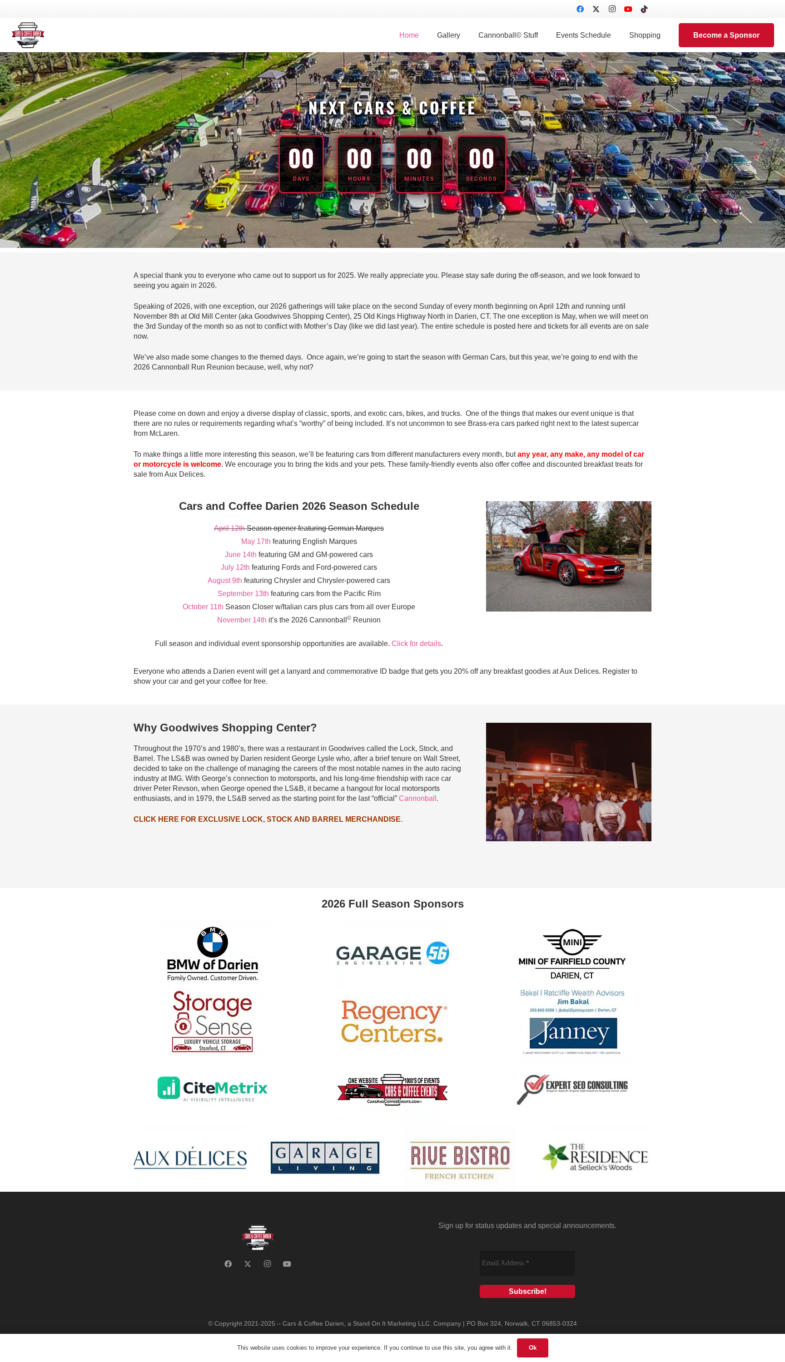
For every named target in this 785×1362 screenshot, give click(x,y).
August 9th (225, 580)
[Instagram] (612, 9)
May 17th (256, 541)
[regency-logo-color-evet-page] (392, 1022)
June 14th (241, 554)
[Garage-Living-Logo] (325, 1158)
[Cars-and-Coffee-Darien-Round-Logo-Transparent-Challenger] (28, 35)
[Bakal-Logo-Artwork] (572, 1022)
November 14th (242, 620)
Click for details (416, 643)
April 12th (229, 528)
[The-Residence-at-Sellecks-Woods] (594, 1158)
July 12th (235, 567)
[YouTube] (628, 9)
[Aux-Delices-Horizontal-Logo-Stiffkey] (190, 1158)
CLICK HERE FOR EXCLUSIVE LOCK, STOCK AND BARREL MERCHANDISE (267, 819)
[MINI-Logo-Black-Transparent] (572, 954)
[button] (464, 35)
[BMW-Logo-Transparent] (213, 954)
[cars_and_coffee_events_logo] (392, 1090)
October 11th (203, 607)
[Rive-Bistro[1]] (460, 1158)
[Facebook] (580, 9)
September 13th (243, 593)
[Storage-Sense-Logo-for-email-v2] (213, 1022)
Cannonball (418, 798)
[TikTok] (644, 9)
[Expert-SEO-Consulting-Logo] (572, 1090)
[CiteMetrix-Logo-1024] (213, 1090)
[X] (596, 9)
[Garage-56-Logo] (392, 954)
